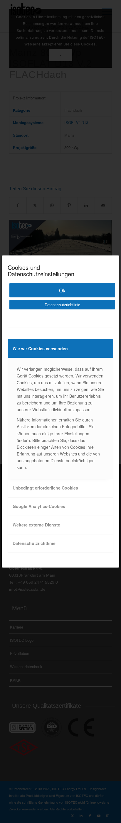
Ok (62, 290)
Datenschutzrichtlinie (62, 304)
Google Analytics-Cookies (39, 506)
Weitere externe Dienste (36, 525)
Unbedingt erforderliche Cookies (45, 488)
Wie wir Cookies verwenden (40, 348)
